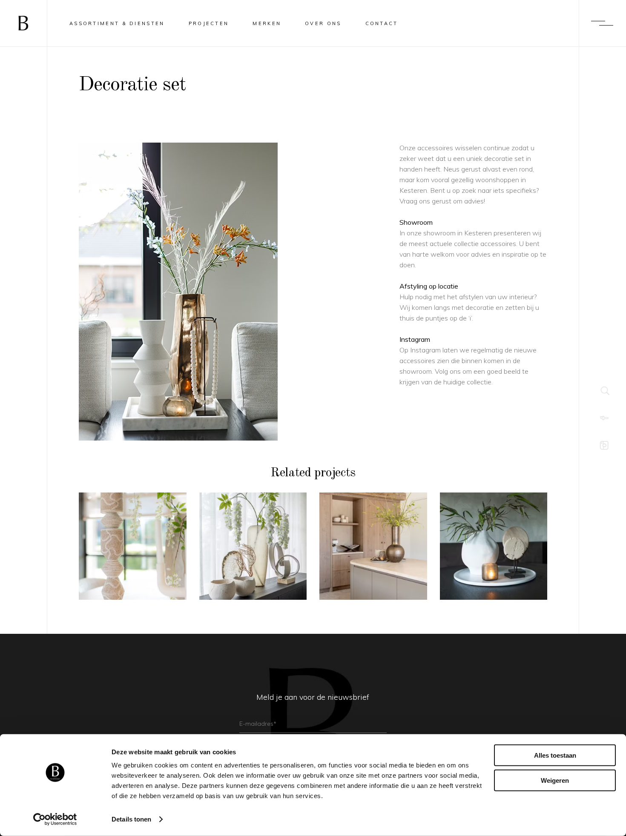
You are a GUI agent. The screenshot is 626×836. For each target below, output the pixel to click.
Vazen (373, 541)
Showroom (416, 222)
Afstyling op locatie (428, 286)
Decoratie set (373, 556)
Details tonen (131, 819)
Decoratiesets (132, 535)
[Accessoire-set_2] (233, 292)
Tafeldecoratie (493, 556)
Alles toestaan (555, 755)
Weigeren (555, 780)
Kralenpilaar (132, 551)
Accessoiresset (252, 551)
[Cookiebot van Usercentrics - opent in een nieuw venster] (55, 819)
